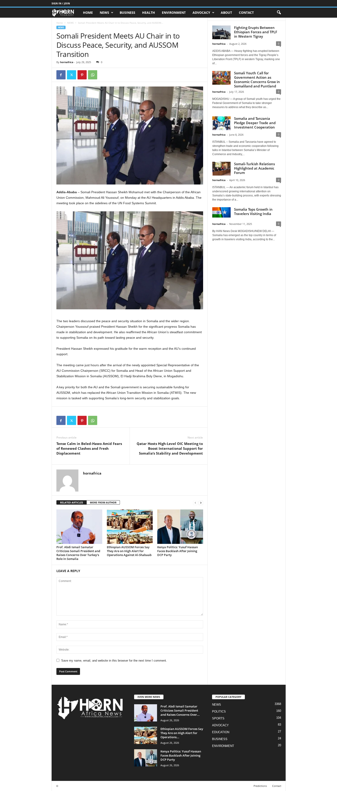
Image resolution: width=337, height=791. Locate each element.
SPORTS (218, 718)
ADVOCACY (201, 12)
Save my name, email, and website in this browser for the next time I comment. (114, 660)
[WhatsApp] (92, 74)
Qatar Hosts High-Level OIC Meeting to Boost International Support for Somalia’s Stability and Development (170, 448)
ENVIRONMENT (174, 12)
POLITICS (219, 711)
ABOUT (226, 12)
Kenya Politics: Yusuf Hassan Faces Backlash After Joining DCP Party (177, 551)
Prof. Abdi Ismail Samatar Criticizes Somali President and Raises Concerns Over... (180, 710)
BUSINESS (127, 12)
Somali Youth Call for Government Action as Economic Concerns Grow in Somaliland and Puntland (257, 79)
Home (59, 22)
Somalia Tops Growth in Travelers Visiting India (253, 211)
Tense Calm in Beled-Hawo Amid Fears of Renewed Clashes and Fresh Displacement (89, 448)
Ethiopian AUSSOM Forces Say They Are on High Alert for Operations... (181, 733)
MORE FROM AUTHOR (103, 502)
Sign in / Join (61, 3)
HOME (88, 12)
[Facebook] (61, 74)
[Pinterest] (82, 74)
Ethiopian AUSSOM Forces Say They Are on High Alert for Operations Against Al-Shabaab (129, 551)
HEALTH (148, 12)
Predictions (260, 786)
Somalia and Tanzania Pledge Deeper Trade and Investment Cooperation (255, 122)
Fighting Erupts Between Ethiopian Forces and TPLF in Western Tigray (255, 32)
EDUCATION (220, 732)
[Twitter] (71, 74)
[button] (279, 13)
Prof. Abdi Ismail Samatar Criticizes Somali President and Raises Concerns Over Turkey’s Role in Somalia (78, 553)
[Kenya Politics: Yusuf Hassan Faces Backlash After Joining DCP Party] (180, 526)
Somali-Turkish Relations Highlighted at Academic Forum (254, 168)
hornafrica (66, 62)
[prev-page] (195, 502)
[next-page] (201, 502)
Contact (246, 12)
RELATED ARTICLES (71, 502)
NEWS (104, 12)
